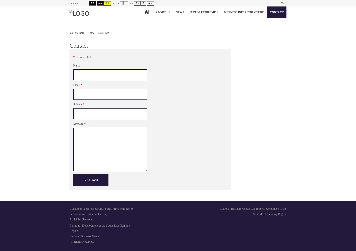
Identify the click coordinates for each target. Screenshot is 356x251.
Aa (92, 3)
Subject (78, 104)
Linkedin (169, 208)
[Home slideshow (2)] (147, 12)
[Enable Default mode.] (81, 3)
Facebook (161, 208)
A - (137, 3)
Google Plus (195, 208)
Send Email (91, 180)
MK (283, 2)
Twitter (186, 208)
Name (78, 65)
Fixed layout (121, 3)
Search (274, 2)
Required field (82, 57)
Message (79, 123)
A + (150, 3)
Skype (178, 208)
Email (77, 85)
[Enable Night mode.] (86, 3)
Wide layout (125, 3)
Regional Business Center (235, 208)
